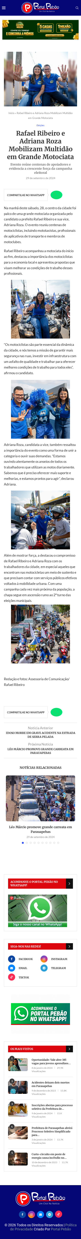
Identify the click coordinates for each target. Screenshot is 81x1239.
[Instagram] (31, 1214)
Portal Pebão (61, 1229)
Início (11, 113)
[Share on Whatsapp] (56, 195)
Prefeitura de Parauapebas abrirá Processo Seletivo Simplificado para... (52, 1131)
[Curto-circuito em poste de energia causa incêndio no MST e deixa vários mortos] (18, 1159)
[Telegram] (49, 1214)
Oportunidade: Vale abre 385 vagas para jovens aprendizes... (51, 1061)
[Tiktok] (58, 1214)
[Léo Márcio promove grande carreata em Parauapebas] (40, 798)
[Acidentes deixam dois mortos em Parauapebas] (18, 1087)
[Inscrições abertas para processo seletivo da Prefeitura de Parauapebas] (18, 1110)
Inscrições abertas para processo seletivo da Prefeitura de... (52, 1107)
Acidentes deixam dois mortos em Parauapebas (51, 1084)
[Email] (40, 1214)
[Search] (77, 8)
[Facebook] (22, 1214)
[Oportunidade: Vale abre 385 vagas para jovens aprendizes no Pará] (18, 1064)
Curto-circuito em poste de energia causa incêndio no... (49, 1156)
